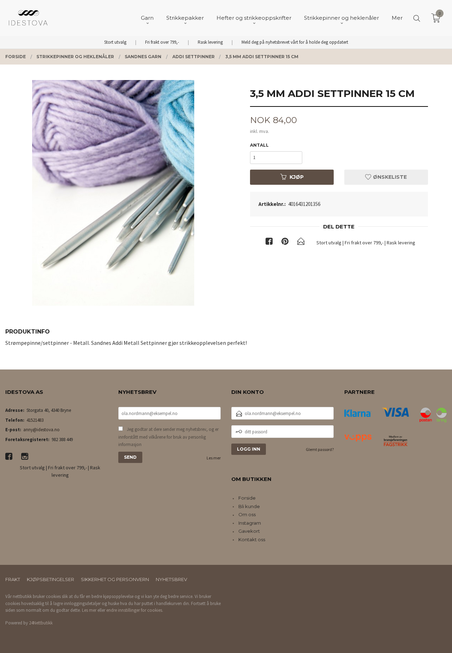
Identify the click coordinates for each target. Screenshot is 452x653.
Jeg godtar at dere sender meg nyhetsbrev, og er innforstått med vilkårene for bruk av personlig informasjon (168, 436)
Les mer (214, 457)
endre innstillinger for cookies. (134, 610)
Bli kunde (249, 506)
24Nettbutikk (41, 623)
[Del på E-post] (301, 242)
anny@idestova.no (41, 430)
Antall (259, 145)
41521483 (34, 420)
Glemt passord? (320, 449)
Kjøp (297, 177)
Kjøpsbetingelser (50, 579)
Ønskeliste (389, 177)
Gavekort (249, 531)
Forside (247, 498)
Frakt (12, 579)
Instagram (249, 523)
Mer (397, 17)
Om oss (247, 514)
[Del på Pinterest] (285, 242)
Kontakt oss (251, 539)
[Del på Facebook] (269, 242)
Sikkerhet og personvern (115, 579)
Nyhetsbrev (171, 579)
